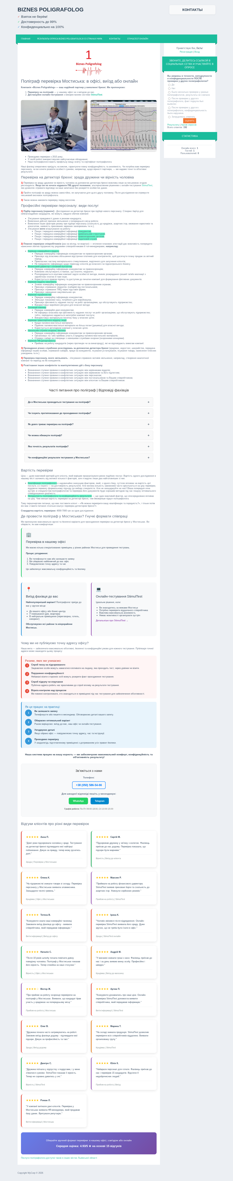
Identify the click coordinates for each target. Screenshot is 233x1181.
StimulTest (96, 94)
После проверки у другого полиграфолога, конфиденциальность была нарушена (187, 110)
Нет (173, 88)
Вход (197, 52)
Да (173, 84)
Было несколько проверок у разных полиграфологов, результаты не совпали (188, 93)
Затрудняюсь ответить (183, 116)
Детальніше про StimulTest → (112, 620)
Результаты (173, 124)
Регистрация (186, 52)
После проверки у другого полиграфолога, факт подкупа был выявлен (185, 101)
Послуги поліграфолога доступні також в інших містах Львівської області (59, 1158)
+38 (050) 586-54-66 (89, 785)
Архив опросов (188, 124)
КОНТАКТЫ (192, 10)
